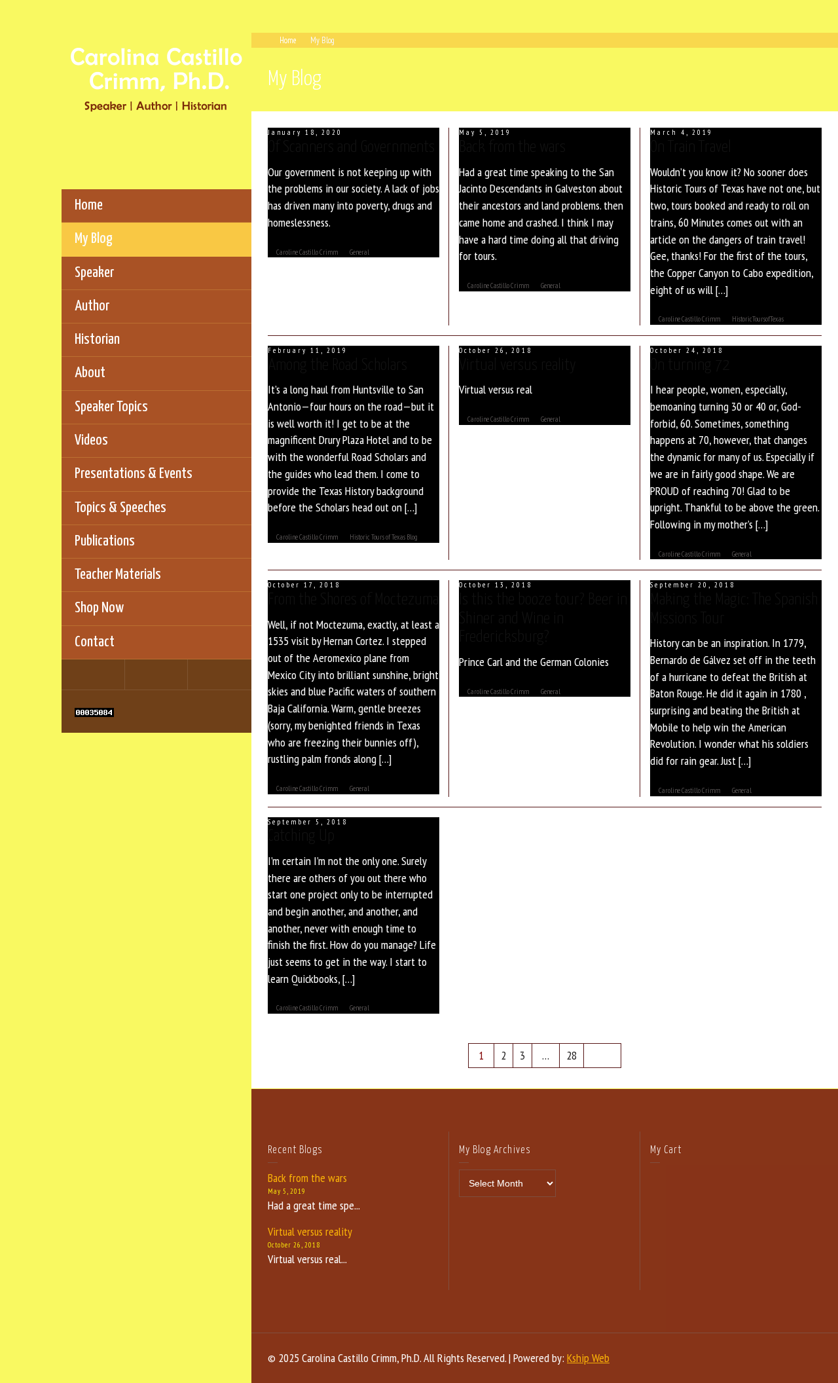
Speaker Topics (111, 407)
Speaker (94, 272)
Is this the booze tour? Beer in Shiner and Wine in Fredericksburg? (543, 618)
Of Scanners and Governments (351, 147)
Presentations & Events (133, 473)
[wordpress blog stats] (94, 711)
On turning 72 (689, 365)
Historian (97, 339)
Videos (91, 440)
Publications (105, 541)
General (359, 252)
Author (92, 306)
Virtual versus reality (517, 365)
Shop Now (99, 608)
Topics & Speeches (120, 507)
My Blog (94, 238)
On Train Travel (690, 147)
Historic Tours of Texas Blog (384, 537)
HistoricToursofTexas (758, 318)
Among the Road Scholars (337, 365)
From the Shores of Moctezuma (353, 600)
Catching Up (301, 836)
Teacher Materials (118, 574)
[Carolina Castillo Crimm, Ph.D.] (156, 78)
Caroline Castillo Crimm (307, 252)
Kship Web (588, 1357)
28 (571, 1055)
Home (89, 205)
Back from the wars (512, 147)
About (90, 372)
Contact (95, 642)
